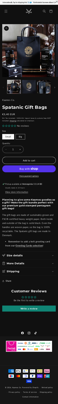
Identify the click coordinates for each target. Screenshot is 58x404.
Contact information (30, 397)
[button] (6, 11)
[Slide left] (3, 87)
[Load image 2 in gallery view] (29, 86)
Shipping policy (46, 392)
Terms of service (30, 392)
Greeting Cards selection (29, 245)
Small (8, 136)
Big (20, 136)
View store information (16, 192)
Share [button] (8, 281)
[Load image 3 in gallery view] (44, 86)
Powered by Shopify (30, 387)
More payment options (29, 176)
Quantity (6, 143)
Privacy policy (14, 392)
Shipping (13, 121)
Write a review (29, 308)
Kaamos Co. (17, 387)
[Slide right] (54, 87)
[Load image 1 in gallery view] (14, 86)
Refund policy (47, 387)
